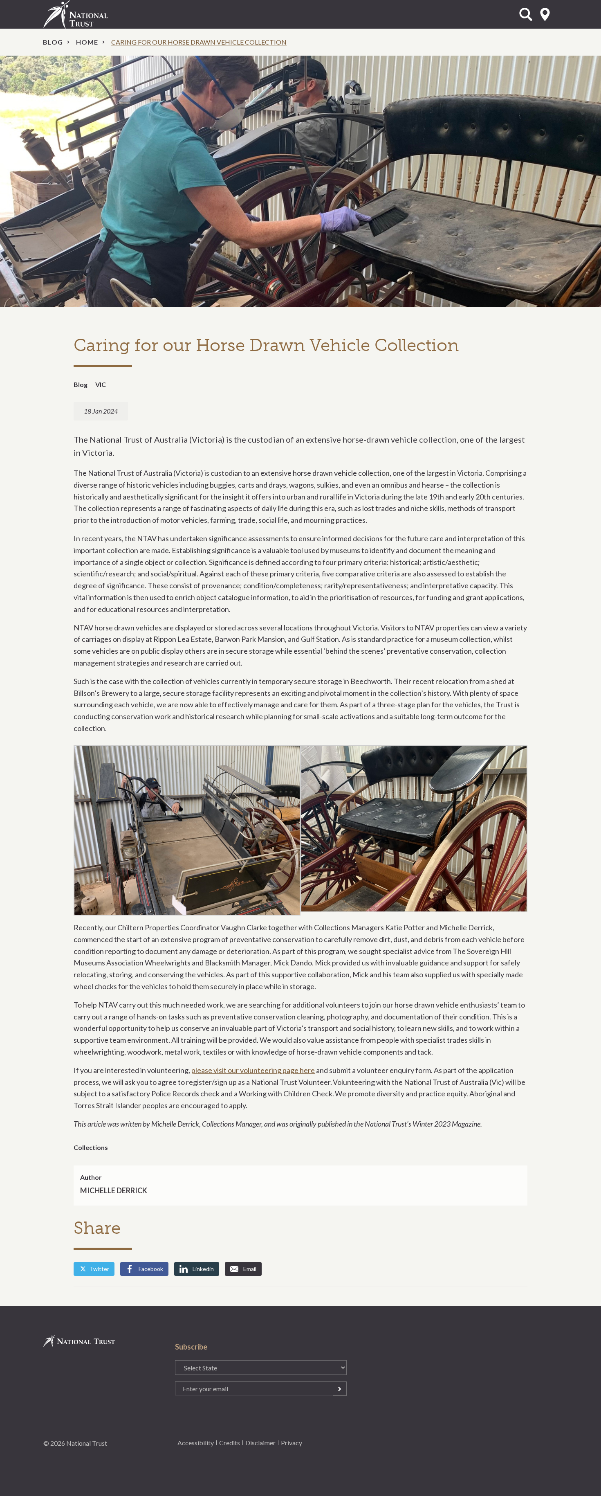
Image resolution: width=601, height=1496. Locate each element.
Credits (229, 1442)
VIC (100, 384)
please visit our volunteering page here (253, 1070)
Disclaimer (260, 1442)
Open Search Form (525, 14)
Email (249, 1268)
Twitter (99, 1268)
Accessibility (195, 1442)
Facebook (151, 1268)
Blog (53, 42)
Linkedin (203, 1268)
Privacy (291, 1442)
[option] (300, 181)
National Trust (92, 14)
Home (87, 42)
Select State (545, 14)
